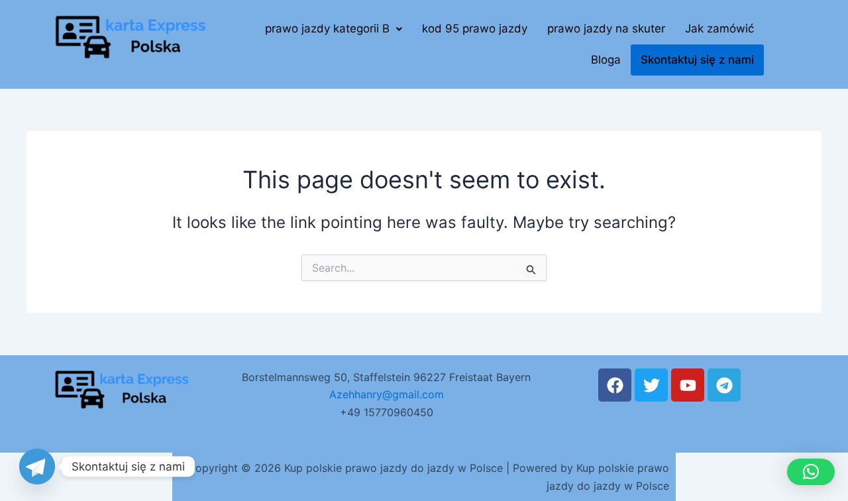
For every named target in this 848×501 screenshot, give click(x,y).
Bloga (606, 59)
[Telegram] (37, 466)
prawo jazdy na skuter (606, 28)
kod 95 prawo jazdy (474, 28)
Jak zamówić (719, 28)
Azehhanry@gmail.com (386, 394)
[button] (333, 28)
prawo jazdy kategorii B (327, 28)
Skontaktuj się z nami (697, 59)
